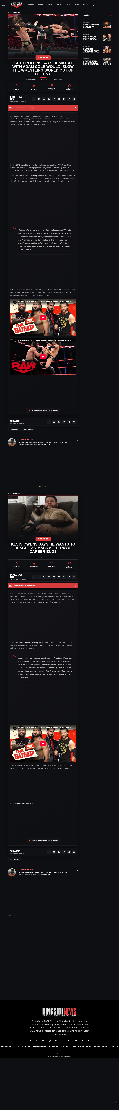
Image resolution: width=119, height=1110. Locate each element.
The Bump (33, 176)
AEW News (86, 22)
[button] (93, 4)
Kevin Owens (14, 859)
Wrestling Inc (20, 804)
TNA (59, 5)
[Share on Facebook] (49, 422)
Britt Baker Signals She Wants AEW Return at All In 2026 (91, 50)
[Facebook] (34, 99)
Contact (65, 1046)
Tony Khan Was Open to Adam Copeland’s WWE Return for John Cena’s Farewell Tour (90, 38)
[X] (39, 99)
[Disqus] (43, 946)
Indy (85, 5)
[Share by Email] (74, 422)
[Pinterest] (54, 99)
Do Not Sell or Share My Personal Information (59, 1056)
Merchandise (39, 1046)
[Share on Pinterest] (64, 422)
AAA (67, 5)
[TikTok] (82, 1040)
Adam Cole (14, 429)
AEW (50, 5)
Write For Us (24, 1046)
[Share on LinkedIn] (59, 422)
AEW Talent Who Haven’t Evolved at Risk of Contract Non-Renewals (91, 62)
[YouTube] (59, 99)
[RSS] (88, 1040)
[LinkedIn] (49, 99)
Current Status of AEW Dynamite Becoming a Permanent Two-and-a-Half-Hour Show (91, 26)
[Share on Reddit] (69, 422)
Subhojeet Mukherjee (32, 79)
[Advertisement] (24, 273)
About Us (53, 1046)
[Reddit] (74, 99)
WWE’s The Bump (31, 643)
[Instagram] (64, 99)
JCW (76, 5)
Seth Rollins (28, 429)
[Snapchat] (69, 99)
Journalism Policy (82, 1046)
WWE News (16, 12)
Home (31, 5)
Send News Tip (8, 1046)
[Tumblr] (62, 1040)
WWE (41, 5)
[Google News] (44, 99)
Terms (115, 1046)
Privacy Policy (101, 1046)
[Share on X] (54, 422)
